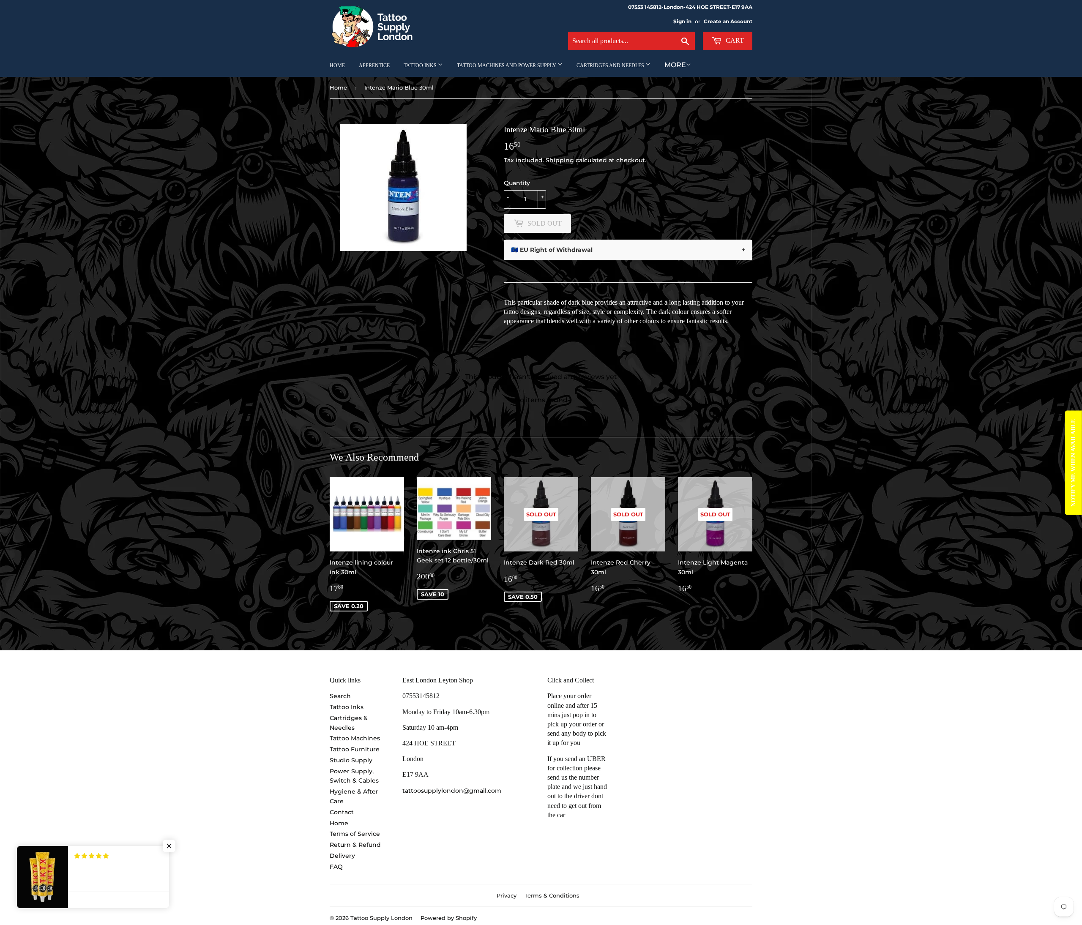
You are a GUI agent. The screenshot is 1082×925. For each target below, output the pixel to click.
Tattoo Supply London (381, 917)
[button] (169, 846)
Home (337, 65)
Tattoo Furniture (355, 749)
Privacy (506, 895)
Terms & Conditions (552, 895)
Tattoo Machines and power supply (507, 65)
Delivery (342, 856)
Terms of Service (355, 834)
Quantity (517, 183)
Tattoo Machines (355, 738)
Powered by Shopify (449, 917)
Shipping (560, 160)
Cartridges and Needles (611, 65)
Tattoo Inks (421, 65)
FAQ (336, 866)
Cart (734, 40)
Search (340, 696)
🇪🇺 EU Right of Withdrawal (628, 250)
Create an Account (728, 21)
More (675, 65)
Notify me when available (1073, 462)
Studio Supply (351, 760)
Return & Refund (355, 845)
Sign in (682, 21)
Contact (342, 812)
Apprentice (374, 65)
